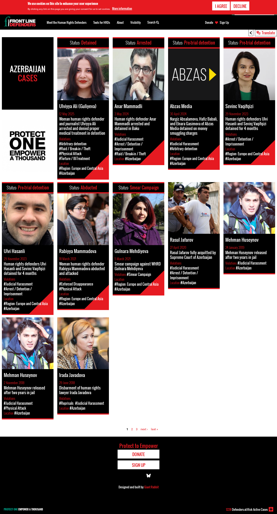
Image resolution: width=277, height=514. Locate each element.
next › (144, 429)
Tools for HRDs (101, 22)
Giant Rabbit (151, 487)
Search (151, 22)
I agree (221, 6)
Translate (268, 32)
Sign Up (224, 22)
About (120, 22)
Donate (209, 22)
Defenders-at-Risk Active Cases (247, 509)
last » (154, 429)
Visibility (135, 22)
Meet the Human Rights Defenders (66, 22)
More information (122, 8)
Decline (239, 6)
